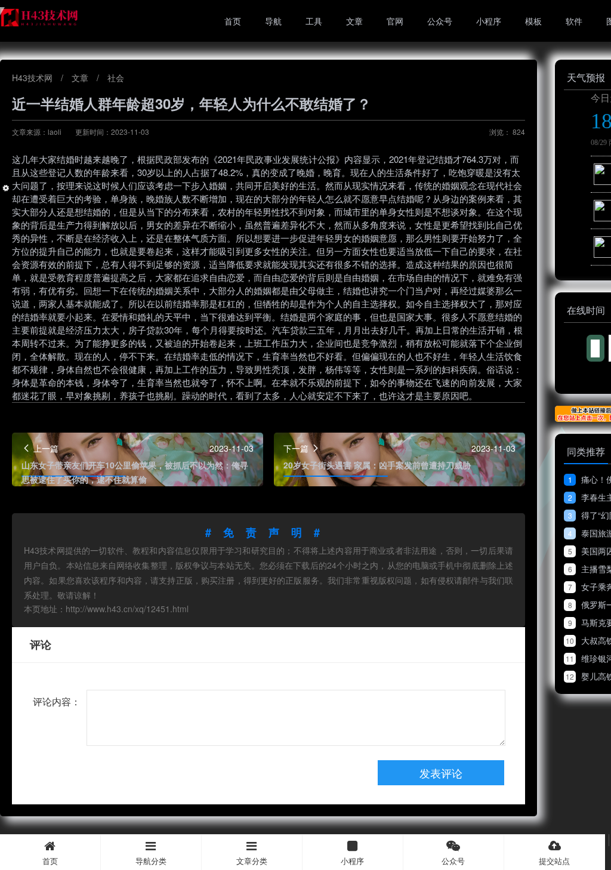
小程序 (488, 21)
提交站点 (554, 860)
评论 (40, 644)
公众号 (439, 21)
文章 (354, 21)
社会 (115, 78)
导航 (273, 21)
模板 (533, 21)
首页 (232, 21)
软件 (574, 21)
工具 (314, 21)
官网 (395, 21)
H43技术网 (33, 78)
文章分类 (251, 860)
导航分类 (150, 860)
